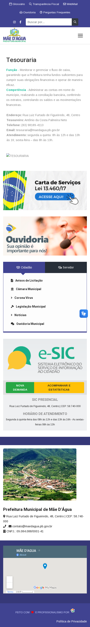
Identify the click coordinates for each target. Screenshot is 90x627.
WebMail (72, 4)
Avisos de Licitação (29, 280)
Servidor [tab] (68, 267)
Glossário (18, 4)
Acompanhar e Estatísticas (59, 387)
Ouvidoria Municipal (30, 324)
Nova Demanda (20, 387)
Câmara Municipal (28, 289)
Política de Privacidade (72, 621)
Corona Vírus (23, 298)
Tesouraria (21, 60)
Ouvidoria (29, 12)
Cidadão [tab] (26, 267)
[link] (45, 190)
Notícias (20, 315)
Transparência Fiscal (45, 4)
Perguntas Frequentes (56, 12)
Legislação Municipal (31, 306)
